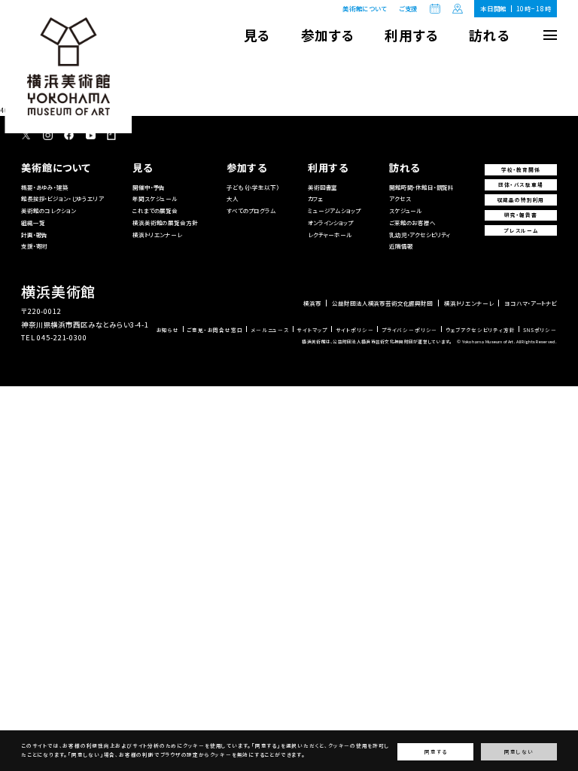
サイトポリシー (355, 330)
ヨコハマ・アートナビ (530, 303)
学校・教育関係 (520, 169)
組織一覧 (32, 222)
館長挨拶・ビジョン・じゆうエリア (62, 198)
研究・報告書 (520, 214)
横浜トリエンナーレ (157, 234)
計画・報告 (34, 234)
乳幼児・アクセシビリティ (420, 234)
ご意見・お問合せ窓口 (214, 330)
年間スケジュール (155, 198)
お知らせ (168, 330)
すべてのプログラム (251, 210)
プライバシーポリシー (409, 330)
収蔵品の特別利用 (521, 199)
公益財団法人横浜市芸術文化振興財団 (382, 303)
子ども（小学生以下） (252, 187)
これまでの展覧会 (155, 210)
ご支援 (408, 8)
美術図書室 (322, 187)
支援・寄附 (34, 246)
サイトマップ (312, 330)
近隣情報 (400, 246)
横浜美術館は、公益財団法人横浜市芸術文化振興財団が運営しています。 (377, 341)
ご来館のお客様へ (412, 222)
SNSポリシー (540, 330)
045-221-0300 (62, 337)
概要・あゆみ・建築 (44, 187)
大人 (233, 198)
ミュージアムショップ (334, 210)
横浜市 (312, 303)
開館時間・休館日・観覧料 (421, 187)
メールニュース (270, 330)
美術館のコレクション (48, 210)
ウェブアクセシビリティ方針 (481, 330)
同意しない (518, 751)
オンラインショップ (330, 222)
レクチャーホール (330, 234)
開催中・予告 (148, 187)
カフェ (316, 198)
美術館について (364, 8)
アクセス (399, 198)
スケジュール (405, 210)
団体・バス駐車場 (520, 184)
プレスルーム (520, 230)
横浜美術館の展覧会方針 (164, 222)
